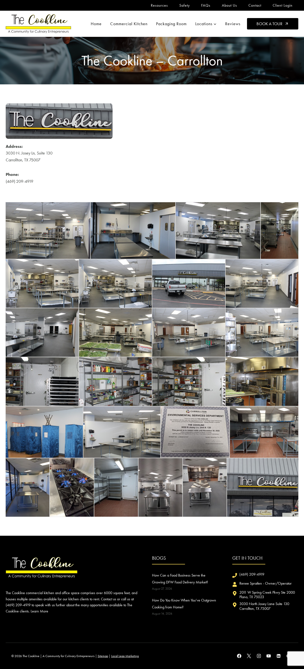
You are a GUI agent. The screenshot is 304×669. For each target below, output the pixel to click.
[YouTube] (268, 656)
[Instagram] (259, 656)
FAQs (205, 5)
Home (96, 23)
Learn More (39, 611)
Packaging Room (171, 23)
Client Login (283, 5)
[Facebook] (239, 656)
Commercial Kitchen (128, 23)
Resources (159, 5)
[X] (249, 656)
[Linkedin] (278, 656)
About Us (229, 5)
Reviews (232, 23)
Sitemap (103, 656)
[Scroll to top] (292, 650)
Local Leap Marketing (125, 656)
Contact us (108, 599)
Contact (254, 5)
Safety (184, 5)
